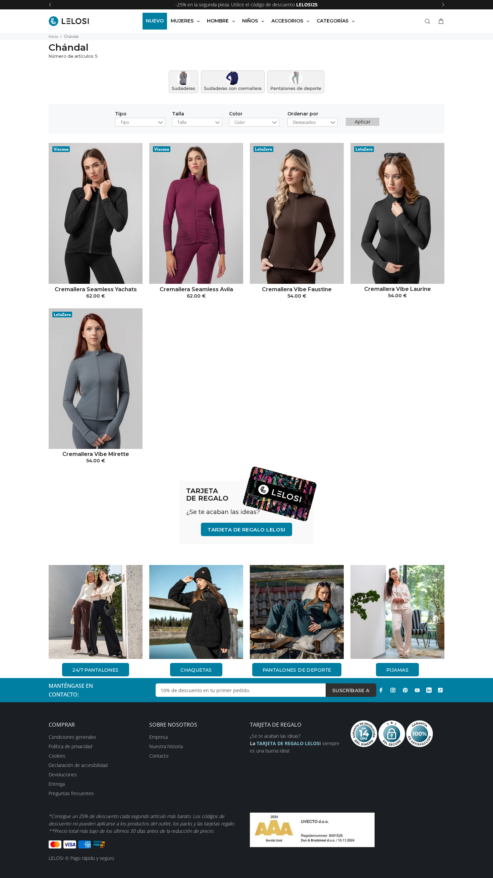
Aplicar (363, 121)
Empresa (158, 737)
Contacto (158, 756)
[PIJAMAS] (397, 612)
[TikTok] (440, 690)
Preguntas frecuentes (71, 793)
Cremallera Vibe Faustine (297, 289)
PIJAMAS (397, 670)
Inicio (53, 36)
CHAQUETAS (196, 670)
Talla (178, 114)
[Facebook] (381, 690)
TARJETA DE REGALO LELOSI (246, 529)
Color (235, 114)
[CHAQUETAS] (196, 612)
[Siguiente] (443, 4)
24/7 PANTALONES (95, 670)
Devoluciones (63, 774)
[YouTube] (417, 690)
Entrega (57, 784)
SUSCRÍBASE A (351, 690)
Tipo (120, 114)
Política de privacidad (70, 746)
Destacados (304, 122)
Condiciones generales (72, 737)
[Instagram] (393, 690)
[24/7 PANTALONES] (96, 612)
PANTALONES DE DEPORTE (297, 670)
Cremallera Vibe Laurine (397, 289)
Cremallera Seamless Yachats (96, 289)
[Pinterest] (405, 690)
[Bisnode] (312, 829)
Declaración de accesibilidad (78, 765)
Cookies (57, 756)
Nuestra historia (166, 746)
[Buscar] (429, 21)
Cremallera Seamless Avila (196, 289)
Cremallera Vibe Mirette (95, 454)
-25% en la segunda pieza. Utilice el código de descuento (246, 4)
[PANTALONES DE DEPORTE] (297, 612)
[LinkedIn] (429, 690)
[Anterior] (50, 4)
